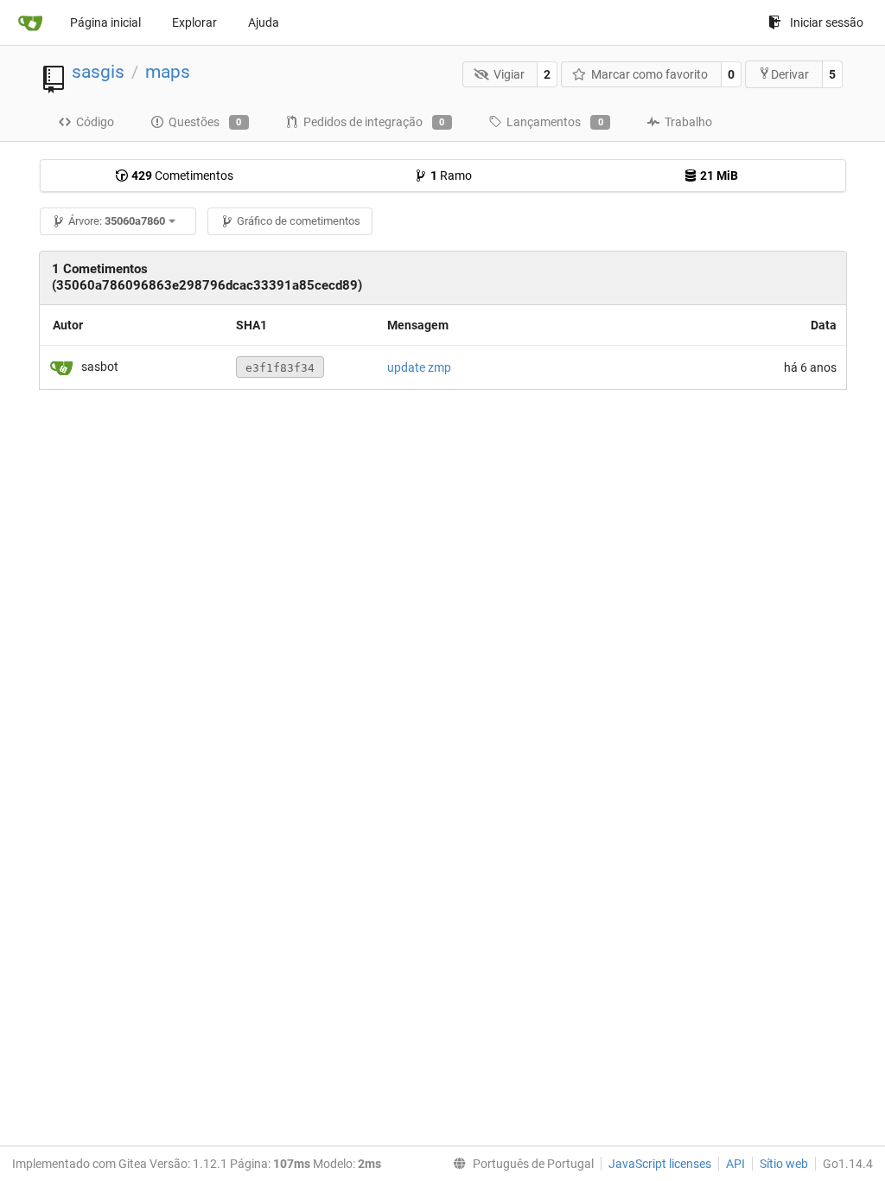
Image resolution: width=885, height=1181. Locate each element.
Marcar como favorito (649, 74)
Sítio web (784, 1164)
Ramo (451, 175)
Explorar (194, 22)
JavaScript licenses (659, 1164)
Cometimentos (182, 175)
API (735, 1164)
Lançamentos (554, 122)
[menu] (520, 1163)
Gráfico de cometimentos (298, 220)
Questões (205, 122)
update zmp (419, 367)
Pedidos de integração (374, 122)
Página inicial (105, 22)
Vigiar (509, 74)
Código (95, 122)
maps (167, 71)
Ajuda (263, 22)
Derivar (790, 74)
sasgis (98, 71)
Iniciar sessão (826, 22)
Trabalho (688, 122)
